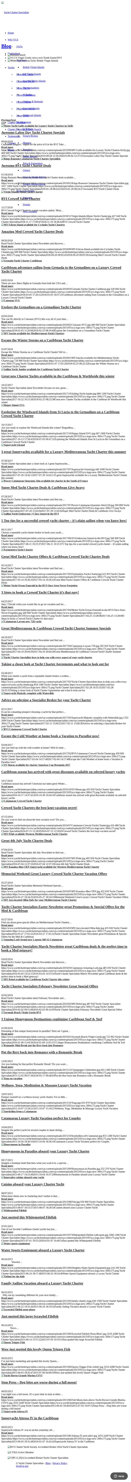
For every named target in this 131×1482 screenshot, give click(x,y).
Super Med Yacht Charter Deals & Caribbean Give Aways (43, 487)
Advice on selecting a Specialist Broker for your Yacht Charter (46, 700)
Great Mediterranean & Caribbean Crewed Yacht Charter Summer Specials (56, 628)
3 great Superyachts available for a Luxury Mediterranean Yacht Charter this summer (63, 451)
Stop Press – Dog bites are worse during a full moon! (39, 1382)
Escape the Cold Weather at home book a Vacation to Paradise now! (50, 736)
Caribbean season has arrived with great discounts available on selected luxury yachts (63, 772)
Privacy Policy (60, 1463)
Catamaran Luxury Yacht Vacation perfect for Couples (41, 1118)
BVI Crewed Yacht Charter (20, 198)
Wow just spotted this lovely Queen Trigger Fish (35, 1349)
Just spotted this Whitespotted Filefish (28, 1217)
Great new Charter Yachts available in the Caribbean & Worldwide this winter (58, 376)
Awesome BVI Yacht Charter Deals (26, 165)
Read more (7, 147)
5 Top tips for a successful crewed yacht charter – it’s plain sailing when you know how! (64, 520)
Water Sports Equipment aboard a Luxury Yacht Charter (43, 1250)
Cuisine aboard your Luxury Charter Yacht (32, 1184)
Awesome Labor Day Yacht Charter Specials (33, 132)
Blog (6, 46)
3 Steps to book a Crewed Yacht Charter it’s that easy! (40, 592)
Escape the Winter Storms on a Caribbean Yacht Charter (42, 340)
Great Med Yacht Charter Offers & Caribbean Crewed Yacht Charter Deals (55, 556)
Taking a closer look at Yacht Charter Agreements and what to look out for (55, 664)
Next (13, 120)
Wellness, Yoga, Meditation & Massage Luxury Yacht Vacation (46, 1085)
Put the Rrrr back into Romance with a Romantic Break (41, 1052)
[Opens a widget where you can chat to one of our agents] (119, 1476)
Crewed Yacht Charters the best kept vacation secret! (39, 807)
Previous (6, 120)
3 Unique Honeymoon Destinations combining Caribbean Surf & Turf (51, 1019)
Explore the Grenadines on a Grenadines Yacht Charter (41, 307)
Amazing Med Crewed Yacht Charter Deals (32, 231)
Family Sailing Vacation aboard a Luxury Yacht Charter (42, 1283)
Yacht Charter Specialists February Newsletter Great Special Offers (49, 986)
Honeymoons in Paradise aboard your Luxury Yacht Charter (45, 1151)
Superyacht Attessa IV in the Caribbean (30, 1418)
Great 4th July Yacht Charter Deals (26, 840)
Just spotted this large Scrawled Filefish (29, 1316)
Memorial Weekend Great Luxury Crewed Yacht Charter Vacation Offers (54, 873)
